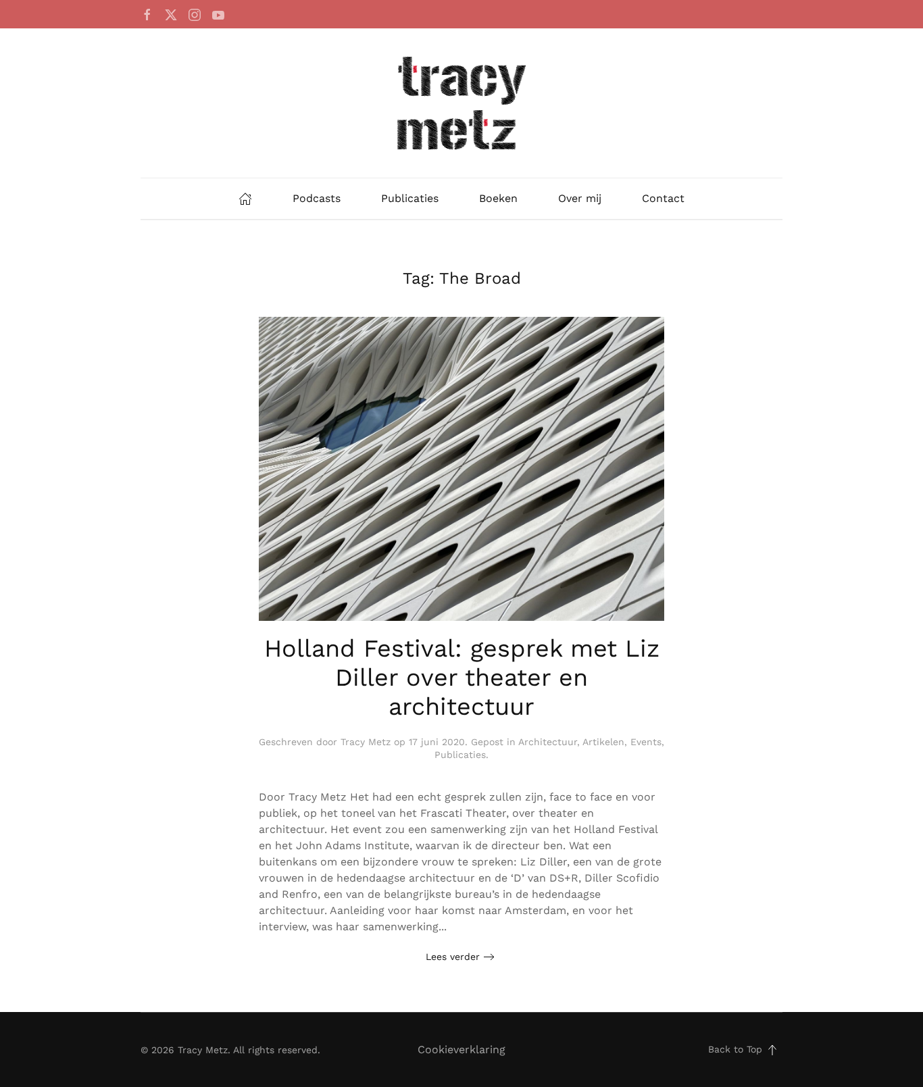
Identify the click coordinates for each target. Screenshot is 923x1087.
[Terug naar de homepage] (461, 103)
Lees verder (453, 956)
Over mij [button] (579, 198)
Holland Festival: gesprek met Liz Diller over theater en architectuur (461, 677)
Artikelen (603, 741)
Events (646, 741)
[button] (772, 1050)
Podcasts (317, 198)
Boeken (498, 198)
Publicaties (410, 198)
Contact (663, 198)
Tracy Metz (366, 741)
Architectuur (547, 741)
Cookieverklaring (461, 1049)
